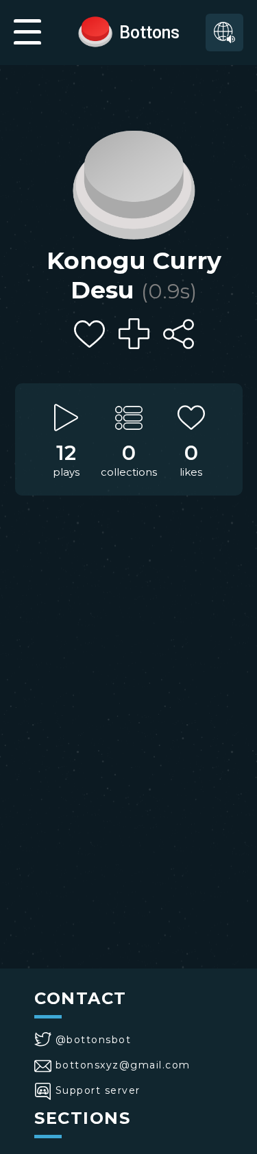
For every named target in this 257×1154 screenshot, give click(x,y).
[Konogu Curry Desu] (133, 181)
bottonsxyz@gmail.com (123, 1065)
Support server (98, 1090)
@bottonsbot (93, 1040)
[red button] (95, 31)
